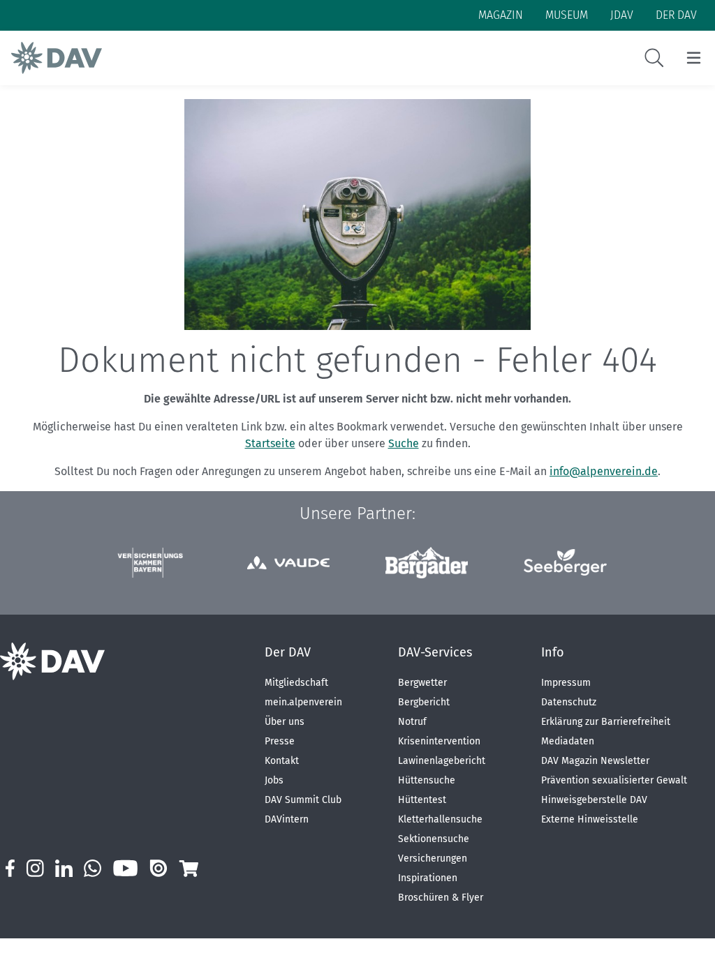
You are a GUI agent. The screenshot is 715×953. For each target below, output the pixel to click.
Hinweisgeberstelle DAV (594, 800)
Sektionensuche (433, 839)
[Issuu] (158, 868)
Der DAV (288, 652)
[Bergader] (426, 562)
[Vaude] (288, 562)
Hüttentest (422, 800)
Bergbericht (424, 702)
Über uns (284, 722)
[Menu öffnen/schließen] (693, 58)
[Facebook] (10, 868)
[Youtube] (125, 868)
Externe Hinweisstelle (589, 819)
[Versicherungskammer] (149, 563)
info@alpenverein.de (604, 471)
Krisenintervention (439, 741)
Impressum (566, 683)
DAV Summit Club (303, 800)
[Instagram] (35, 868)
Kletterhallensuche (440, 819)
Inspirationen (427, 878)
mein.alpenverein (303, 702)
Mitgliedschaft (296, 683)
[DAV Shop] (188, 868)
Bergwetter (422, 683)
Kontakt (282, 761)
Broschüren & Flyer (440, 897)
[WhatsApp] (92, 868)
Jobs (274, 780)
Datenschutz (568, 702)
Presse (280, 741)
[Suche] (654, 58)
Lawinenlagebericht (441, 761)
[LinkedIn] (64, 868)
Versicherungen (432, 858)
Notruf (412, 722)
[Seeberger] (565, 562)
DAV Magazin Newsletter (595, 761)
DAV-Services (435, 652)
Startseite (270, 443)
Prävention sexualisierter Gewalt (614, 780)
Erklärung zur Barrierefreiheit (605, 722)
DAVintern (287, 819)
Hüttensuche (426, 780)
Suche (403, 443)
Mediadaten (567, 741)
